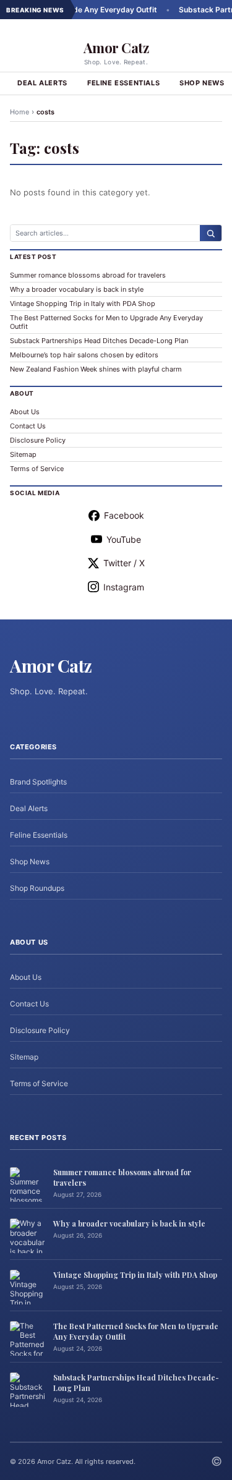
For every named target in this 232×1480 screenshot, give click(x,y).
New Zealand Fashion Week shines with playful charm (96, 369)
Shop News (29, 861)
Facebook (124, 515)
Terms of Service (37, 468)
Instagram (123, 587)
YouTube (123, 539)
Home (19, 112)
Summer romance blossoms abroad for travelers (88, 275)
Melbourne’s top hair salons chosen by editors (84, 355)
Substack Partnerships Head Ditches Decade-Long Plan (99, 340)
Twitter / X (124, 563)
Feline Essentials (123, 83)
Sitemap (23, 454)
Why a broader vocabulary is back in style (77, 289)
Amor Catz (116, 47)
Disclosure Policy (38, 440)
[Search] (210, 233)
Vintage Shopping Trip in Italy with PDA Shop (82, 303)
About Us (25, 411)
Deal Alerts (42, 83)
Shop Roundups (37, 888)
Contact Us (28, 426)
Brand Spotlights (38, 781)
